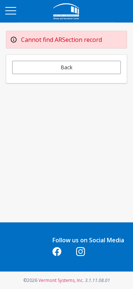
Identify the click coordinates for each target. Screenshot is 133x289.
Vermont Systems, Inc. (61, 280)
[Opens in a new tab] (66, 20)
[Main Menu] (10, 10)
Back (66, 67)
